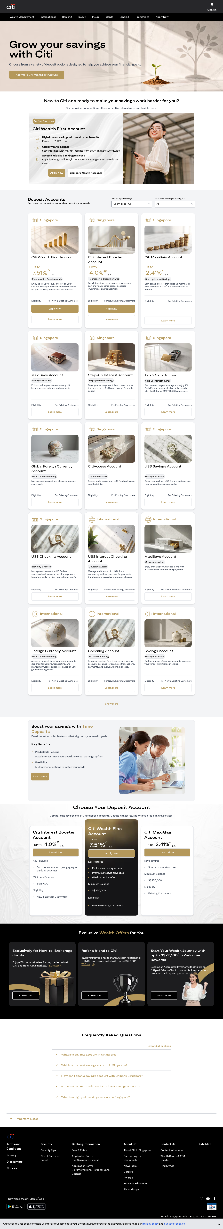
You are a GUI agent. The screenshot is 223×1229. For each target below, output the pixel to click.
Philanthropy (131, 1189)
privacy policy (150, 1223)
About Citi (130, 1144)
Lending (124, 16)
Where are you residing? (122, 198)
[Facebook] (214, 1199)
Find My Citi (167, 1165)
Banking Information (86, 1144)
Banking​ (67, 16)
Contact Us (167, 1144)
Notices (12, 1168)
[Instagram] (201, 1199)
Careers (128, 1171)
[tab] (22, 17)
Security (46, 1144)
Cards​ (109, 16)
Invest (82, 16)
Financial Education (135, 1183)
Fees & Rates (79, 1150)
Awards (128, 1177)
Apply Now (162, 16)
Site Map (205, 1144)
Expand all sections (159, 1046)
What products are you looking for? (170, 198)
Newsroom (130, 1165)
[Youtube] (208, 1199)
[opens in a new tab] (11, 6)
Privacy (11, 1155)
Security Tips (48, 1150)
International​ (48, 16)
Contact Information (172, 1150)
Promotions (142, 16)
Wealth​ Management (22, 16)
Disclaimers (15, 1161)
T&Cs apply (54, 965)
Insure (95, 16)
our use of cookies (174, 1223)
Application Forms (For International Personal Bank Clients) (91, 1169)
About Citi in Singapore (137, 1150)
